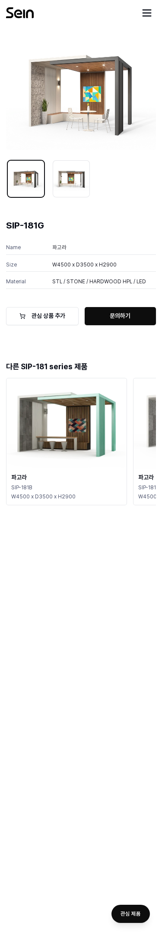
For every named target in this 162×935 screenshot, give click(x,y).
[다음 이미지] (143, 94)
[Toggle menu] (147, 13)
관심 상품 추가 (48, 315)
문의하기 (120, 315)
